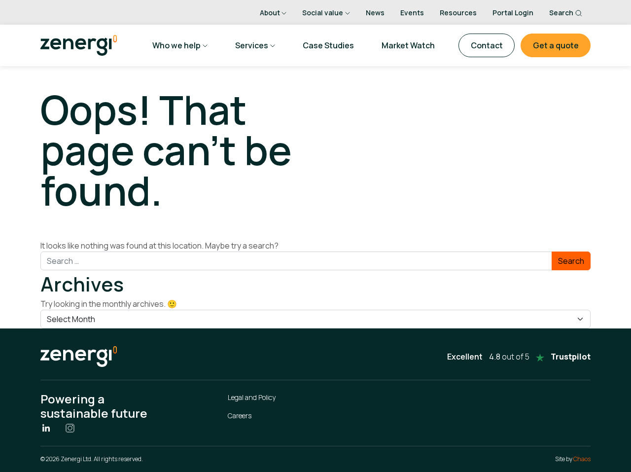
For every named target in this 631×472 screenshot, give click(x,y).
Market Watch (408, 45)
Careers (239, 415)
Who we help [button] (176, 45)
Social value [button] (322, 12)
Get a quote (556, 45)
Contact (487, 45)
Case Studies (328, 45)
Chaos (582, 459)
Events (412, 12)
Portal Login (512, 12)
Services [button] (251, 45)
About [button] (270, 12)
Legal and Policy (252, 397)
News (375, 12)
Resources (458, 12)
